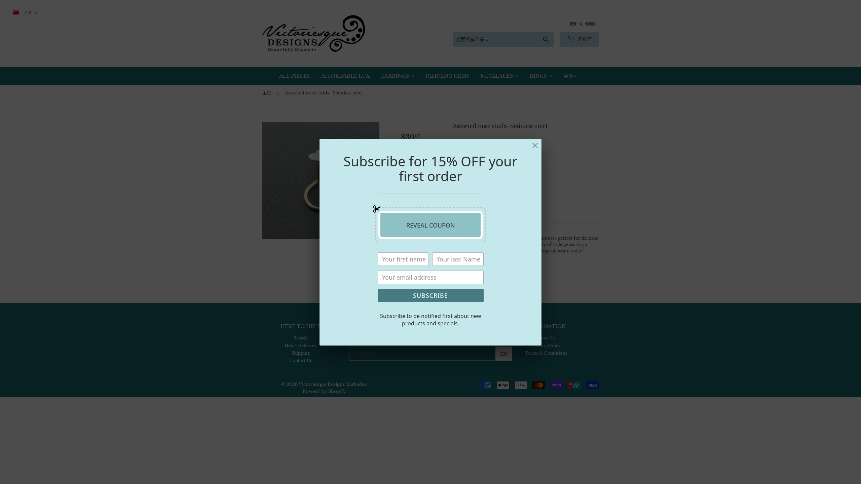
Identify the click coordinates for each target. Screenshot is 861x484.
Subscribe (430, 295)
